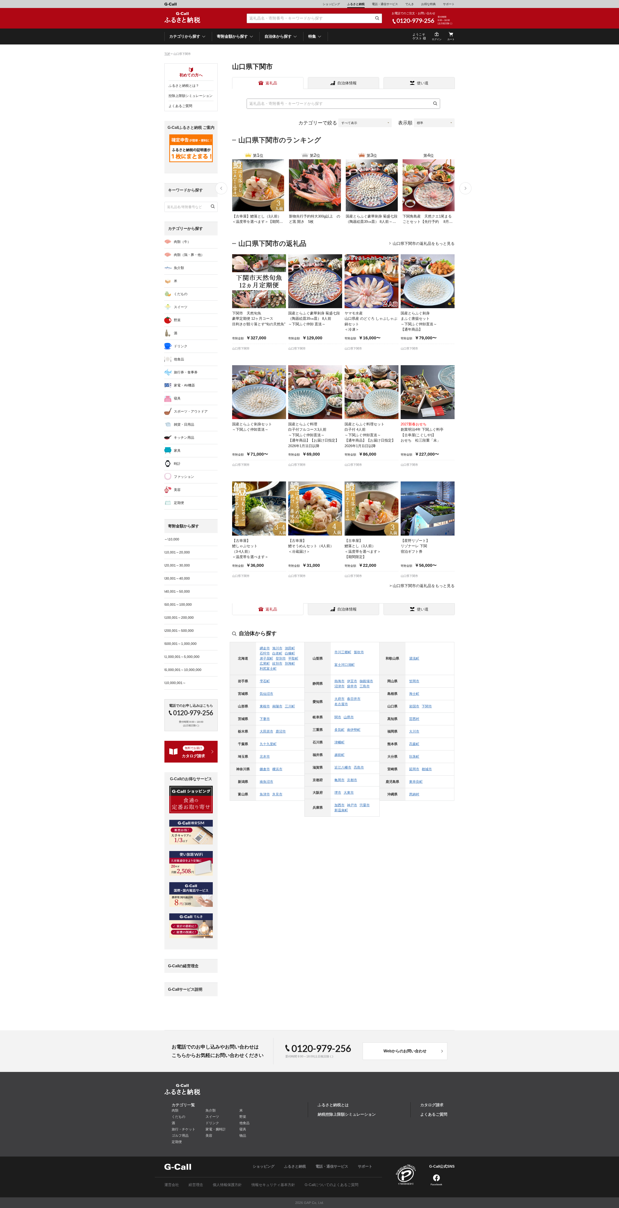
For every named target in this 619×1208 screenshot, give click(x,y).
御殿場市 (366, 681)
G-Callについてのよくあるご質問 (331, 1185)
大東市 (349, 792)
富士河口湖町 (344, 665)
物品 (242, 1135)
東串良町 (416, 782)
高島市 (359, 767)
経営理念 (196, 1185)
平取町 (293, 658)
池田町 (290, 648)
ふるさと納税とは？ (184, 85)
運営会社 (171, 1185)
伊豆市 (352, 681)
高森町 (414, 744)
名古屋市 (341, 704)
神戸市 (352, 805)
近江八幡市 (342, 767)
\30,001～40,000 (177, 578)
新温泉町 (341, 810)
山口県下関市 (241, 348)
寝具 (177, 398)
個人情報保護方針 (227, 1185)
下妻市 (265, 719)
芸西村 (414, 719)
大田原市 (266, 731)
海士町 (414, 694)
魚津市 (265, 794)
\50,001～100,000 (178, 604)
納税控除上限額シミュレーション (347, 1114)
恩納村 (414, 794)
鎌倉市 (265, 769)
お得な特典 (428, 4)
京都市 (352, 780)
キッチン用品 (184, 437)
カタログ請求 (431, 1105)
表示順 (405, 122)
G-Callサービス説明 (185, 989)
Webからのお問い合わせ (405, 1051)
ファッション (184, 477)
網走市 (265, 648)
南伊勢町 (354, 730)
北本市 (265, 756)
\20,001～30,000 (177, 565)
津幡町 (339, 742)
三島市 (365, 686)
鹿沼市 (281, 731)
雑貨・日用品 (184, 424)
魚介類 (179, 268)
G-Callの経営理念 (183, 966)
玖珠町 (414, 756)
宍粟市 (365, 805)
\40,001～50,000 (177, 591)
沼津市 (339, 686)
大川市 (414, 731)
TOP (167, 54)
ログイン (437, 39)
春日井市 (354, 699)
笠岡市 (414, 681)
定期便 (179, 503)
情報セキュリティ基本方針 (273, 1185)
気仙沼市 (266, 694)
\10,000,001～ (175, 683)
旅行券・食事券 (186, 372)
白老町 (277, 653)
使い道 (422, 83)
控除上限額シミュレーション (191, 96)
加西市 (339, 805)
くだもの (180, 294)
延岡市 (414, 769)
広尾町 (265, 663)
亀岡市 (339, 780)
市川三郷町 (342, 652)
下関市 (427, 706)
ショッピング (331, 4)
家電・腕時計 (216, 1129)
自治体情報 (347, 83)
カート (451, 39)
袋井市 (352, 686)
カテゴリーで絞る (317, 122)
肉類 (175, 1110)
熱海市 (339, 681)
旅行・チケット (183, 1129)
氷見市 (277, 794)
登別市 (281, 658)
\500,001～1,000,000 (180, 644)
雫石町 (265, 681)
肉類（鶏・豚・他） (189, 255)
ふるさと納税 (356, 4)
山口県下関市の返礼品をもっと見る (424, 244)
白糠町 (290, 653)
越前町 (339, 755)
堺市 (337, 792)
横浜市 (277, 769)
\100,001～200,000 (179, 617)
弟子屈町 (266, 658)
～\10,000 (171, 539)
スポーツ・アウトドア (191, 411)
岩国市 (414, 706)
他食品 (179, 359)
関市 (337, 717)
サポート (449, 4)
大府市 (339, 699)
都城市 (427, 769)
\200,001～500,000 (179, 631)
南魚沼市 (266, 782)
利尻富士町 (268, 668)
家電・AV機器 (184, 385)
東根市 (265, 706)
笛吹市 (359, 652)
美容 (177, 490)
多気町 (339, 730)
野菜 (177, 320)
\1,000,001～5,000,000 (181, 657)
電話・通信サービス (385, 4)
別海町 (290, 663)
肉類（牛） (182, 242)
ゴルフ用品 (180, 1135)
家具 (177, 450)
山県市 (349, 717)
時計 (177, 464)
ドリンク (180, 346)
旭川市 (277, 648)
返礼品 (271, 83)
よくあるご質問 (180, 106)
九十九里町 (268, 744)
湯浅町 (414, 658)
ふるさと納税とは (333, 1105)
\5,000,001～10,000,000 (182, 670)
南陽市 (277, 706)
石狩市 (265, 653)
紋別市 (277, 663)
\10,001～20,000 (177, 552)
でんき (409, 4)
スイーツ (180, 307)
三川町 (290, 706)
